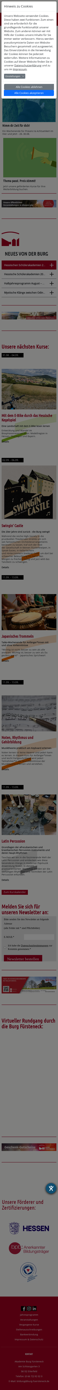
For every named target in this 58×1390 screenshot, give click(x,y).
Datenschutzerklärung (27, 65)
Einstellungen (12, 76)
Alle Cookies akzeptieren (29, 93)
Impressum (20, 69)
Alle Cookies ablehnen (29, 87)
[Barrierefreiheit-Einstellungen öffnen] (51, 1188)
